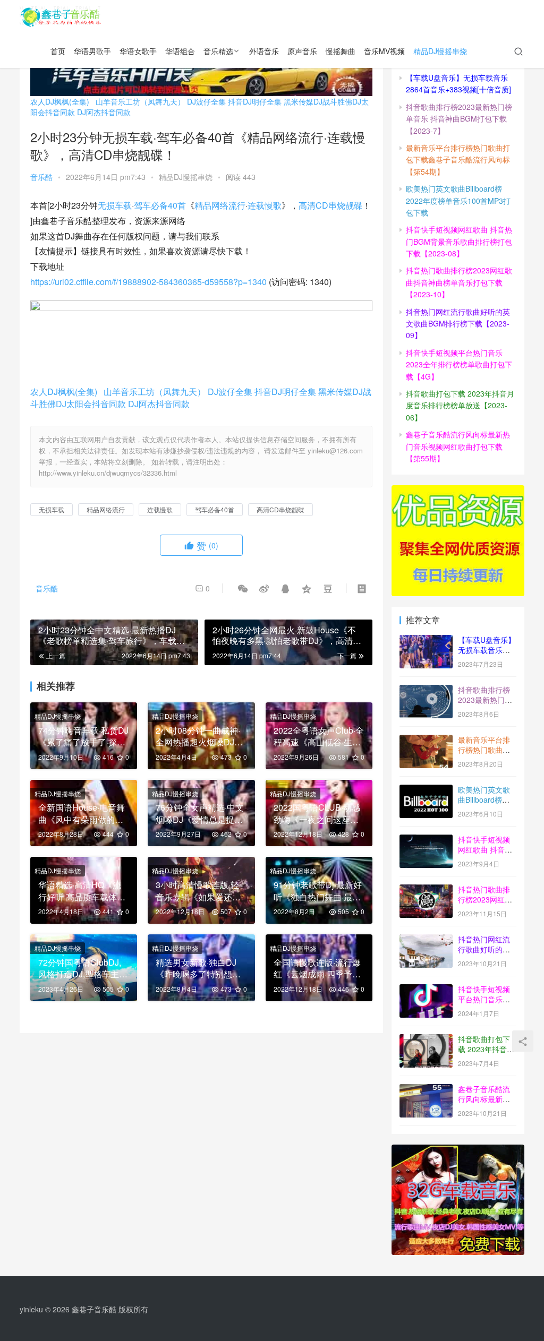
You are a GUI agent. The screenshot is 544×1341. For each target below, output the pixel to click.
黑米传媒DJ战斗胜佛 (318, 101)
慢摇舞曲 (340, 51)
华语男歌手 (92, 51)
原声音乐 (302, 51)
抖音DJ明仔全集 (255, 101)
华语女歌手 (138, 51)
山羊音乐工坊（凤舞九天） (140, 101)
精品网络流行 (219, 205)
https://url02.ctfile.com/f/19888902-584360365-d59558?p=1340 (148, 282)
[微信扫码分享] (242, 588)
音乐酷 (41, 176)
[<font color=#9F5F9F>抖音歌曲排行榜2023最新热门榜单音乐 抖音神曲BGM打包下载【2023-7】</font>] (426, 690)
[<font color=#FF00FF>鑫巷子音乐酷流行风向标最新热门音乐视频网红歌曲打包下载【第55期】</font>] (426, 1090)
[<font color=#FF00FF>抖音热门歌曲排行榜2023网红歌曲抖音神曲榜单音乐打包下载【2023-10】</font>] (426, 890)
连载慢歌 (265, 205)
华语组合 (180, 51)
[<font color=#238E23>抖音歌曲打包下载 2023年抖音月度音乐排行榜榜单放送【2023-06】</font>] (426, 1040)
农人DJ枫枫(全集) (59, 101)
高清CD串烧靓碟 (330, 205)
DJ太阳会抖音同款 (91, 404)
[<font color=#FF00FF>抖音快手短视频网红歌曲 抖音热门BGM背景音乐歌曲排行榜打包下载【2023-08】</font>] (426, 840)
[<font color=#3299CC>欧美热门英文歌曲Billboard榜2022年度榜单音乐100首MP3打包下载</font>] (426, 790)
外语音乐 (264, 51)
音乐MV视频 (384, 51)
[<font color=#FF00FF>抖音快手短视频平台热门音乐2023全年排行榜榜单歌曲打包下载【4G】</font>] (426, 990)
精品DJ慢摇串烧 (440, 51)
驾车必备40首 (160, 205)
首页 (57, 51)
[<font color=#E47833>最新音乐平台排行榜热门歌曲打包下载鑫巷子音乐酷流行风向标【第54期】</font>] (426, 740)
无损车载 (115, 205)
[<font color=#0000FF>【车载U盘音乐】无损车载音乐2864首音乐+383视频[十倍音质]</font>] (426, 640)
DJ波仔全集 (206, 101)
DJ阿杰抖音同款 (104, 112)
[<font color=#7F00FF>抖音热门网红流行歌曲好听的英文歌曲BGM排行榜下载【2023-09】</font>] (426, 940)
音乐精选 (218, 51)
